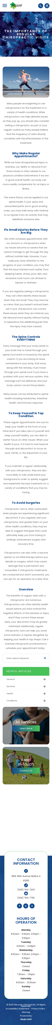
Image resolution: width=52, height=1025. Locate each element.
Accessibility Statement (17, 1008)
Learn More (26, 728)
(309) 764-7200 (26, 889)
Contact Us (26, 770)
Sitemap (26, 1012)
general (11, 679)
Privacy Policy (38, 1008)
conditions (12, 700)
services (11, 686)
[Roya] (26, 1019)
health (10, 693)
